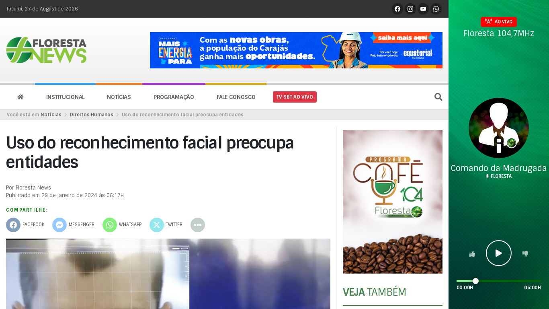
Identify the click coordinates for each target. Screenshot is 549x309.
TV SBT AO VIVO (295, 97)
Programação (174, 97)
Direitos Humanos (91, 114)
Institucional (65, 97)
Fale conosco (236, 97)
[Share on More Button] (198, 225)
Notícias (119, 97)
